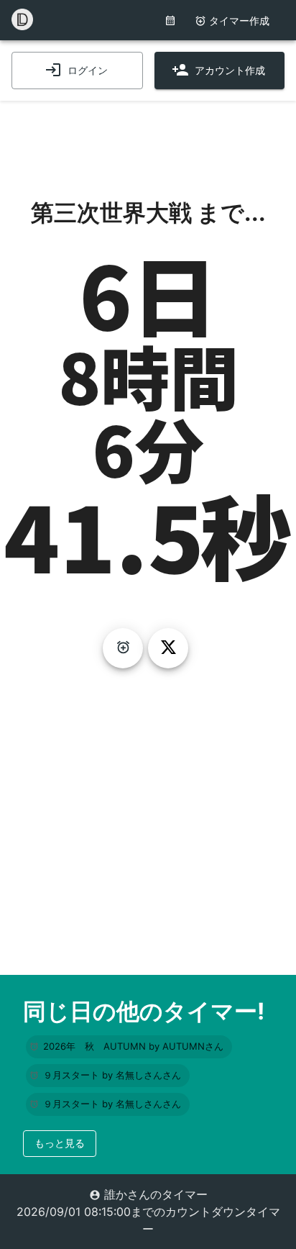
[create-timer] (123, 648)
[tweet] (168, 648)
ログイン (88, 70)
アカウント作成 (230, 70)
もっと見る (59, 1143)
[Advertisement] (148, 137)
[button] (129, 1046)
